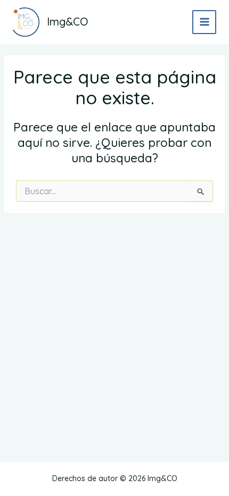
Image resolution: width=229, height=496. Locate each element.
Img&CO (67, 21)
